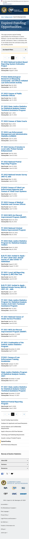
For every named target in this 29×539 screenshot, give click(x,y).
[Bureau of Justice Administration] (5, 489)
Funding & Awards (8, 17)
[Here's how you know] (14, 2)
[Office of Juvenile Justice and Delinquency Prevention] (6, 495)
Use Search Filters (8, 49)
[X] (8, 474)
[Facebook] (2, 474)
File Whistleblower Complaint (8, 508)
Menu (26, 9)
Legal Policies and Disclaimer (8, 518)
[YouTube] (12, 474)
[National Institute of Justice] (23, 489)
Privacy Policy (4, 515)
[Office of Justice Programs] (4, 10)
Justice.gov (4, 532)
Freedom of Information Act (8, 525)
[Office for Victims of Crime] (14, 495)
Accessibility (4, 504)
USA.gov (3, 529)
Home (2, 17)
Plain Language (4, 511)
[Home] (15, 10)
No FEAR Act (4, 522)
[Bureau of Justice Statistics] (14, 490)
